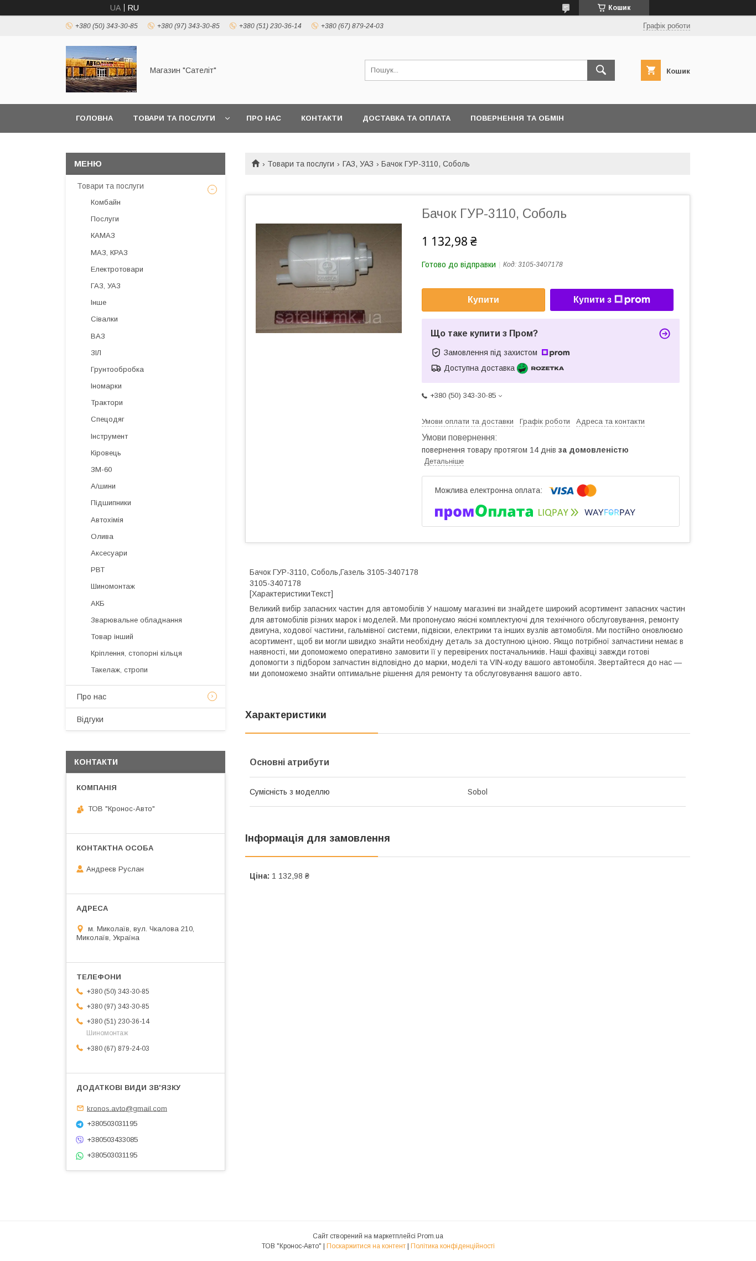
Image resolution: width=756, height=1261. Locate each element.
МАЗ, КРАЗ (109, 252)
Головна (94, 118)
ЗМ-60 (101, 469)
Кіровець (106, 453)
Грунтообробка (117, 369)
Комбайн (106, 202)
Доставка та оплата (407, 118)
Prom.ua (430, 1236)
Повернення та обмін (517, 118)
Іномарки (106, 386)
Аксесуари (109, 553)
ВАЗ (98, 336)
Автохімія (107, 520)
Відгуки (90, 719)
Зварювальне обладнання (136, 620)
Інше (98, 302)
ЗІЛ (96, 353)
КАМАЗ (103, 235)
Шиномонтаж (113, 586)
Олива (102, 536)
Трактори (107, 402)
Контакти (322, 118)
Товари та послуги (174, 118)
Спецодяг (108, 419)
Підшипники (111, 503)
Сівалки (104, 319)
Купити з (592, 299)
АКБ (98, 603)
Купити (483, 299)
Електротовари (117, 269)
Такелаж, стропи (119, 670)
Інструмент (109, 436)
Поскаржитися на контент (366, 1246)
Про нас (263, 118)
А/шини (103, 486)
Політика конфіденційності (453, 1246)
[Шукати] (601, 70)
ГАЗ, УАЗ (358, 163)
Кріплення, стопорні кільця (136, 653)
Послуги (105, 219)
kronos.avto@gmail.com (127, 1108)
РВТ (98, 569)
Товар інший (112, 636)
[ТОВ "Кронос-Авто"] (101, 89)
